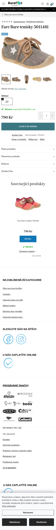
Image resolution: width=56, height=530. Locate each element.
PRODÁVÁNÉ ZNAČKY (16, 385)
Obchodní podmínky (11, 445)
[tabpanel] (28, 224)
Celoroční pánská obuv (13, 317)
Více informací (9, 506)
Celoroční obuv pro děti (13, 299)
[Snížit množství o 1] (41, 115)
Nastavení (28, 512)
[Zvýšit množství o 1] (52, 115)
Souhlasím (41, 522)
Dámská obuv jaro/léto (12, 311)
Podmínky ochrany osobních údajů (17, 450)
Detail (28, 239)
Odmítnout (14, 522)
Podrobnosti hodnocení (35, 22)
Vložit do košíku (28, 126)
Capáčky (6, 294)
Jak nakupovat (9, 434)
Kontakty (6, 439)
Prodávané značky (11, 461)
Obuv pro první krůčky (12, 288)
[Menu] (3, 3)
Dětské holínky (9, 305)
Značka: (17, 135)
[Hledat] (42, 3)
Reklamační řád (9, 456)
